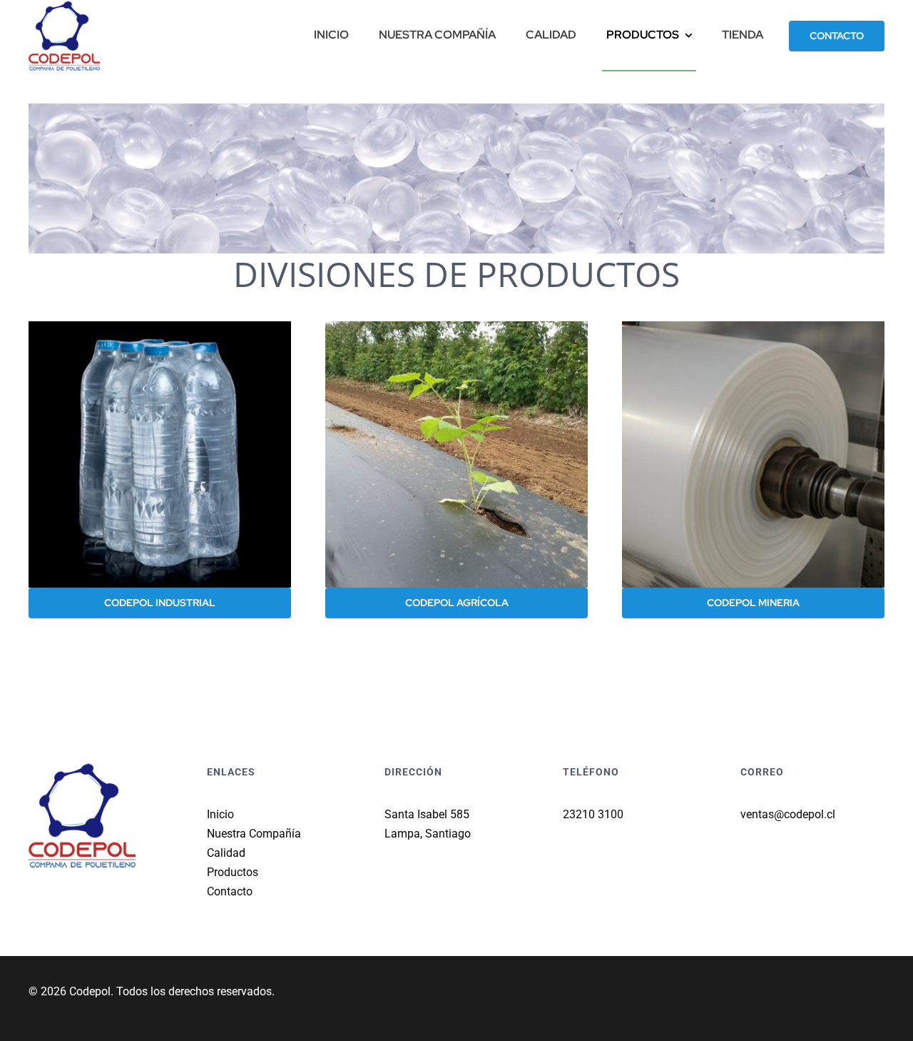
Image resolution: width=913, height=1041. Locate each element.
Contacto (230, 891)
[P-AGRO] (456, 326)
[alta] (753, 326)
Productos (232, 872)
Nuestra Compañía (254, 833)
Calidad (226, 853)
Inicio (220, 814)
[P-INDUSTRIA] (160, 326)
